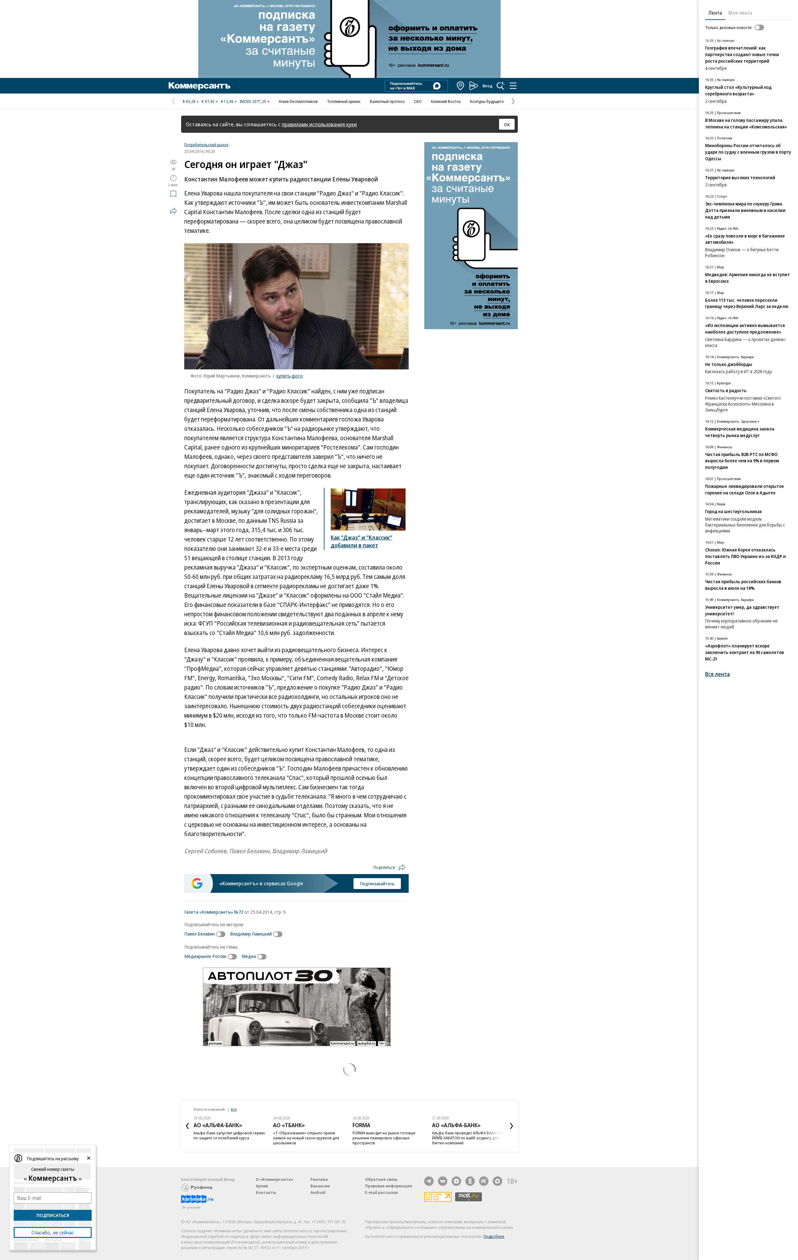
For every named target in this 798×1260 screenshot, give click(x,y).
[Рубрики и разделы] (513, 85)
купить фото (289, 376)
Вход (488, 86)
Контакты (266, 1192)
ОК (507, 124)
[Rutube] (483, 1181)
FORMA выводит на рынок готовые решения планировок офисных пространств (384, 1138)
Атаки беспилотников (298, 101)
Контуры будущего (487, 101)
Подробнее (493, 1236)
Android (317, 1192)
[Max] (497, 1181)
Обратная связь (381, 1179)
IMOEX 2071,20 (253, 101)
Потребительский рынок (206, 144)
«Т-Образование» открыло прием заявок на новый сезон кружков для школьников (306, 1138)
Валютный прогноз (387, 101)
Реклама (319, 1179)
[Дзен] (456, 1181)
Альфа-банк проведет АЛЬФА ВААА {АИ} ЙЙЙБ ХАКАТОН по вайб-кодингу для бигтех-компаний (468, 1138)
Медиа (249, 956)
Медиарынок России (205, 956)
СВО (418, 101)
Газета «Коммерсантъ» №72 (213, 912)
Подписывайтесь (377, 883)
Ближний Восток (446, 101)
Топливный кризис (344, 101)
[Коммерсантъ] (199, 85)
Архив (262, 1186)
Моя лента (740, 12)
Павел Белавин (199, 934)
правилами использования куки (319, 124)
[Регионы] (460, 85)
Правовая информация (388, 1186)
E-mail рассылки (381, 1192)
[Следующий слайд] (511, 1126)
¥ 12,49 (227, 101)
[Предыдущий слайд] (187, 1126)
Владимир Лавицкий (251, 934)
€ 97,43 (208, 101)
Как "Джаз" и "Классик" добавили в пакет (361, 541)
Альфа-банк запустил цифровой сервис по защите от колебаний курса (229, 1135)
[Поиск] (500, 85)
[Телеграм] (429, 1181)
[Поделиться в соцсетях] (173, 210)
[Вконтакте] (442, 1181)
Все (234, 1109)
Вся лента (717, 674)
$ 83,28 (189, 101)
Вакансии (320, 1186)
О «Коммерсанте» (274, 1179)
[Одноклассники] (470, 1181)
